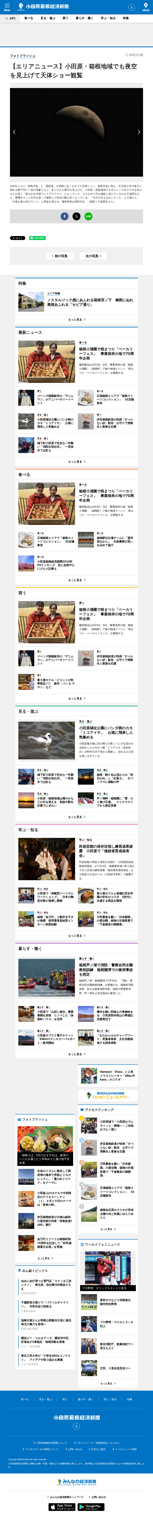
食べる (28, 18)
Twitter (131, 7)
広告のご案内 (98, 1449)
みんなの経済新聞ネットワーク (76, 1482)
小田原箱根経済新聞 (43, 7)
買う (66, 18)
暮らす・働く (85, 18)
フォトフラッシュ (22, 56)
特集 (126, 18)
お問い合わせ (75, 1449)
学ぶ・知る (108, 18)
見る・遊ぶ (47, 18)
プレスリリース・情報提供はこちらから (98, 1442)
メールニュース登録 (126, 1449)
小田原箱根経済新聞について (51, 1442)
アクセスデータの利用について (42, 1449)
